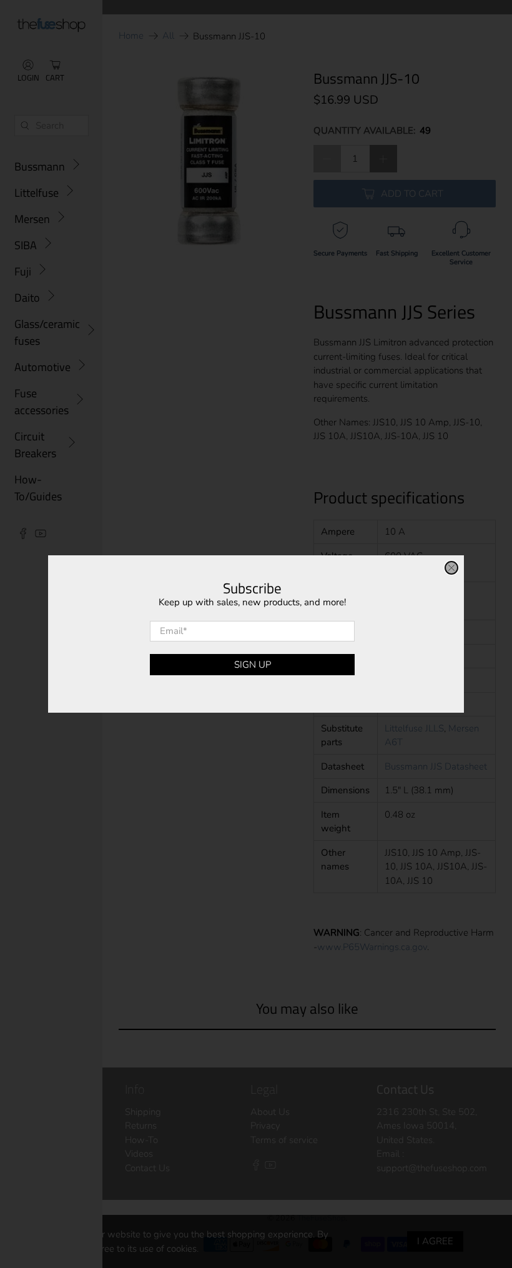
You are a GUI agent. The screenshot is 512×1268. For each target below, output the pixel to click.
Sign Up (252, 664)
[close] (451, 568)
